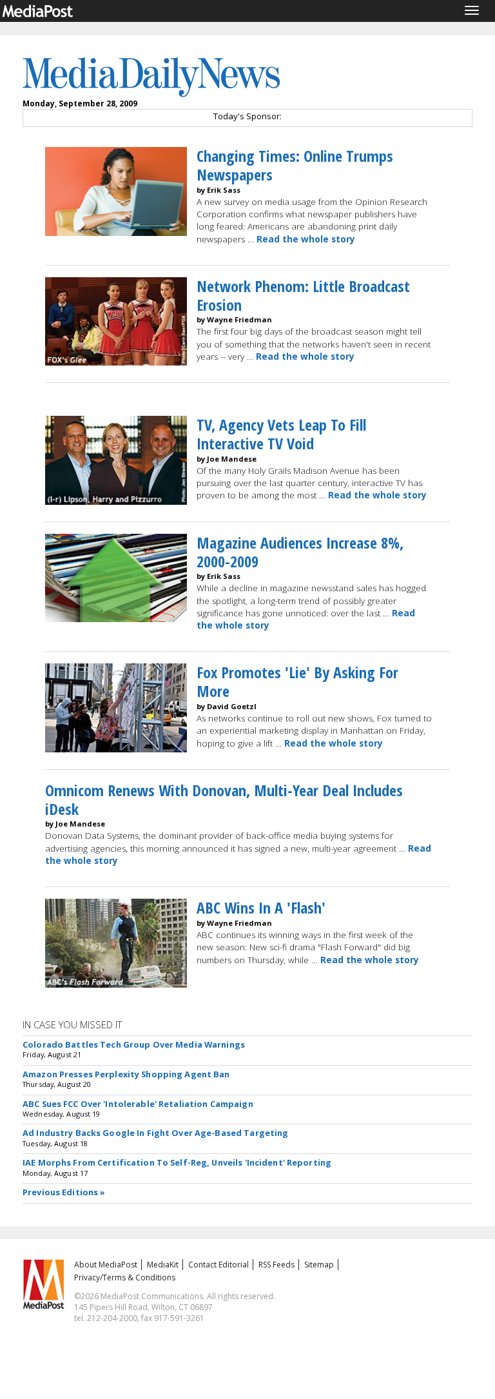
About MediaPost (105, 1264)
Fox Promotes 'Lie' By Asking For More (297, 681)
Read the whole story (306, 239)
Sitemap (319, 1264)
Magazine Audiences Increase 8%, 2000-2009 (300, 552)
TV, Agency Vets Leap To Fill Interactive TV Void (281, 434)
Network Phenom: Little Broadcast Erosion (303, 295)
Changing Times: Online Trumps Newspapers (295, 165)
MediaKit (163, 1264)
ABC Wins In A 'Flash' (261, 907)
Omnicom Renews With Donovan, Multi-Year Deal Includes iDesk (224, 799)
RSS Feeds (276, 1264)
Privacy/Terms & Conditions (124, 1277)
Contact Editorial (218, 1264)
